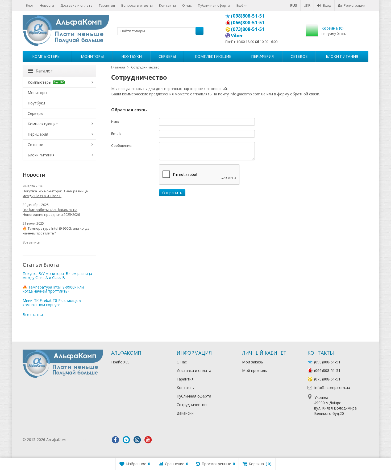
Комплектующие (213, 56)
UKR (307, 5)
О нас (187, 5)
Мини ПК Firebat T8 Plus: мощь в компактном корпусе (52, 302)
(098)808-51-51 (248, 16)
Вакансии (185, 413)
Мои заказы (253, 361)
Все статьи (33, 314)
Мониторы (92, 56)
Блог (29, 5)
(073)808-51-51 (248, 29)
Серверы (167, 56)
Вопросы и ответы (137, 5)
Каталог (44, 71)
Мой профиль (254, 370)
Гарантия (107, 5)
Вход (327, 5)
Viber (237, 35)
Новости (47, 5)
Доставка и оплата (76, 5)
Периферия (262, 56)
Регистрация (354, 5)
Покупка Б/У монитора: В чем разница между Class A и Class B (55, 193)
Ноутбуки (131, 56)
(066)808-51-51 (248, 22)
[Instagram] (137, 440)
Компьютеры (46, 56)
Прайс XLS (120, 361)
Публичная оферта (214, 5)
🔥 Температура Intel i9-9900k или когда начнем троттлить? (56, 231)
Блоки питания (342, 56)
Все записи (31, 242)
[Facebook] (115, 440)
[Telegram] (126, 440)
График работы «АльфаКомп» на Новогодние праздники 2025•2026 (51, 212)
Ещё (240, 5)
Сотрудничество (192, 404)
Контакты (167, 5)
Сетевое (299, 56)
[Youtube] (148, 440)
